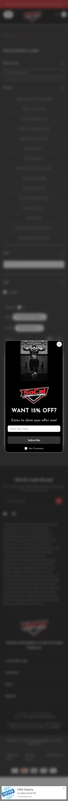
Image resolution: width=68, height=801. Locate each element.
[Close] (59, 344)
